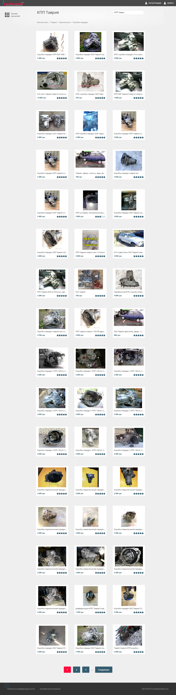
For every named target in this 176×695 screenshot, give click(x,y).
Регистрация (155, 3)
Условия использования (50, 689)
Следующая (103, 669)
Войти (170, 3)
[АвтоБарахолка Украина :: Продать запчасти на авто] (12, 3)
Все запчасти (42, 22)
